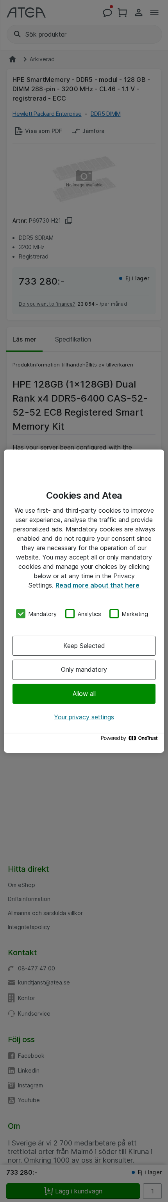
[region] (84, 600)
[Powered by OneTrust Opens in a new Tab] (130, 740)
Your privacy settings (84, 717)
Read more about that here (97, 585)
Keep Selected (84, 646)
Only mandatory (84, 669)
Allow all (84, 693)
